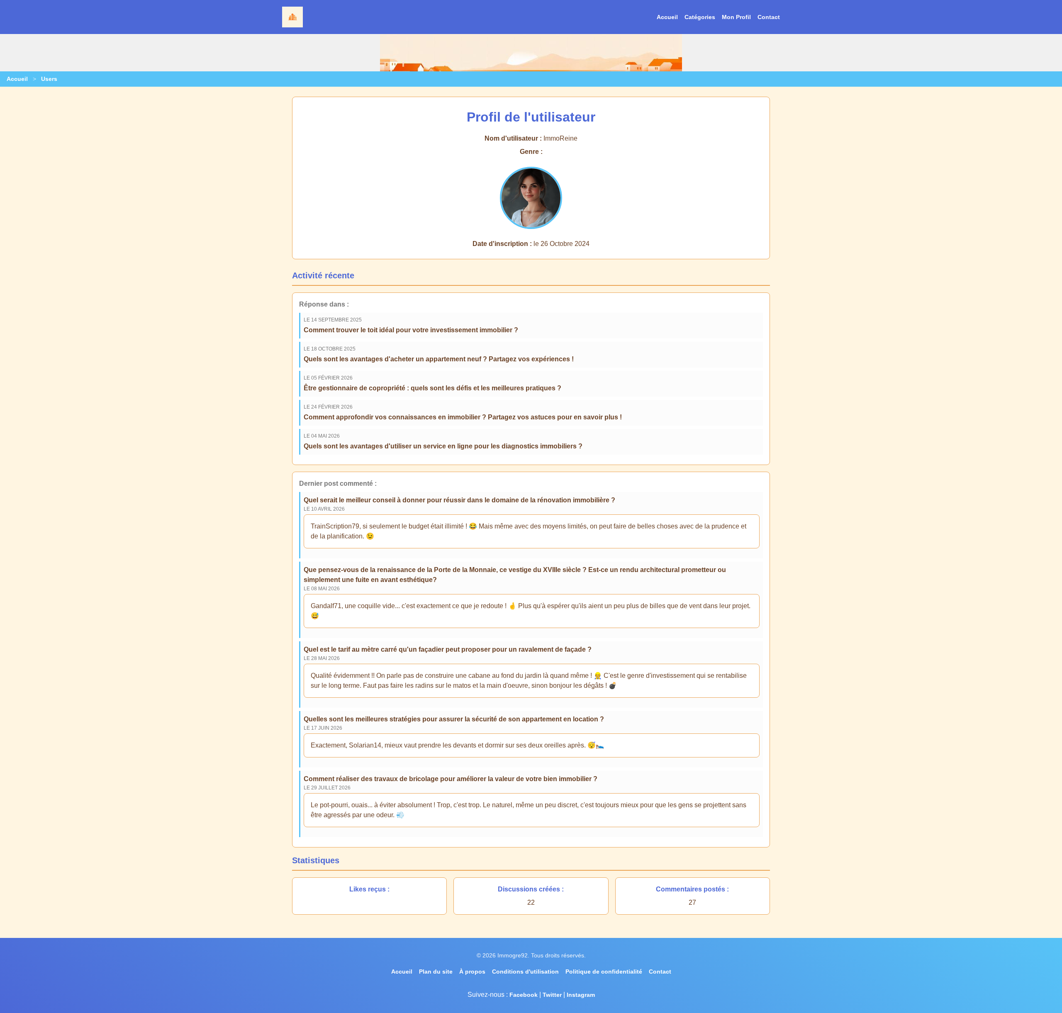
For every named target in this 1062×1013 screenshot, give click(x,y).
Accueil (667, 17)
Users (49, 78)
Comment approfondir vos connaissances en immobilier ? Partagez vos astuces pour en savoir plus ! (463, 417)
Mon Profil (736, 17)
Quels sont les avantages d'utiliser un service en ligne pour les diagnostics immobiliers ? (443, 446)
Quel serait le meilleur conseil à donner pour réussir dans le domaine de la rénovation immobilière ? (459, 500)
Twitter (552, 994)
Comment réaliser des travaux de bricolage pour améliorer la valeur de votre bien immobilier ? (450, 778)
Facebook (523, 994)
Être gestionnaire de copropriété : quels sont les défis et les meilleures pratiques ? (432, 388)
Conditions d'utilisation (525, 971)
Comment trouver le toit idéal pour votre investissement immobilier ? (411, 330)
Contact (769, 17)
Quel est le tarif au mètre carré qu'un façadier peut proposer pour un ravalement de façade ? (448, 649)
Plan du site (436, 971)
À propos (472, 971)
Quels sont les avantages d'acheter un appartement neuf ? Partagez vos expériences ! (439, 359)
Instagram (581, 994)
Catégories (699, 17)
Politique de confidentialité (603, 971)
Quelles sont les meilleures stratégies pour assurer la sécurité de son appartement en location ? (454, 719)
